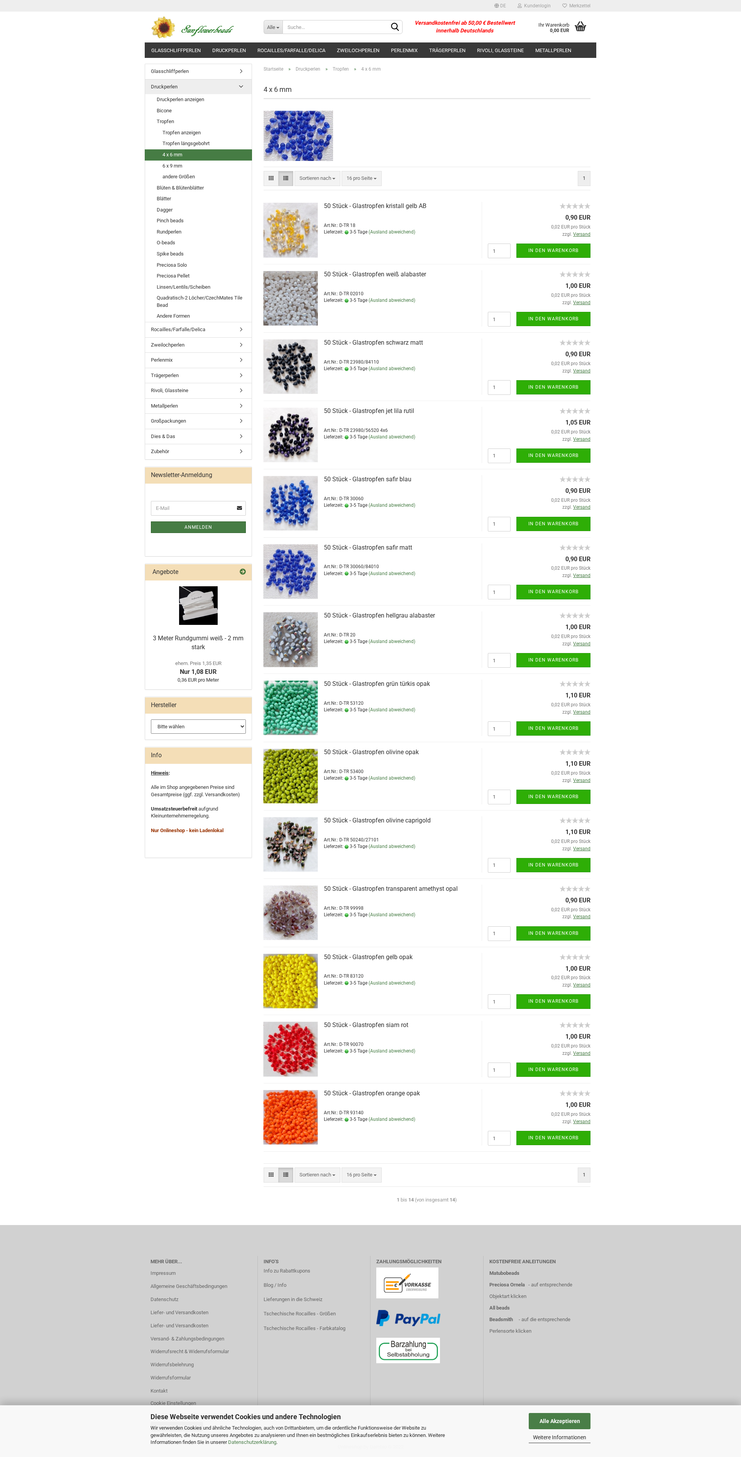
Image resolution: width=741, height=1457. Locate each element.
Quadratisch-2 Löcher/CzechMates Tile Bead (199, 301)
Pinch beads (170, 220)
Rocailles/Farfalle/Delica (291, 50)
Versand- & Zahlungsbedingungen (187, 1339)
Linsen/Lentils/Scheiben (183, 287)
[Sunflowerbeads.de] (201, 27)
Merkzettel (578, 5)
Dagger (165, 210)
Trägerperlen (447, 50)
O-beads (166, 242)
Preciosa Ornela (507, 1285)
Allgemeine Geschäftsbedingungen (189, 1286)
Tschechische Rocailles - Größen (300, 1314)
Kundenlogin (536, 5)
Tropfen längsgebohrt (186, 143)
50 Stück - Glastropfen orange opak (372, 1093)
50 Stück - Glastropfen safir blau (367, 479)
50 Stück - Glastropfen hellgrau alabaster (379, 615)
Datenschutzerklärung (252, 1442)
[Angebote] (243, 572)
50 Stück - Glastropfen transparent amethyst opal (391, 888)
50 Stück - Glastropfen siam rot (366, 1025)
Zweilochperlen (358, 50)
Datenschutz (164, 1299)
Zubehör (160, 451)
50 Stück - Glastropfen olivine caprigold (377, 820)
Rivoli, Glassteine (500, 50)
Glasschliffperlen (176, 50)
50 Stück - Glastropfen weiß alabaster (375, 274)
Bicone (164, 110)
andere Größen (178, 176)
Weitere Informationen (559, 1437)
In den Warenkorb (553, 250)
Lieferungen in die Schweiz (293, 1299)
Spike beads (170, 254)
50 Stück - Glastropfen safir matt (368, 547)
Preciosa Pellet (173, 276)
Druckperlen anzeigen (180, 99)
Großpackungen (168, 421)
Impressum (163, 1273)
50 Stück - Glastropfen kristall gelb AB (375, 206)
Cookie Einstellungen (173, 1403)
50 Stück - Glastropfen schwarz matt (373, 342)
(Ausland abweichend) (392, 232)
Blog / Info (275, 1285)
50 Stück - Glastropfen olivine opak (371, 752)
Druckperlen (229, 50)
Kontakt (159, 1391)
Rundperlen (169, 232)
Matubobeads (504, 1273)
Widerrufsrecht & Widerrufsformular (190, 1351)
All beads (499, 1308)
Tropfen (165, 121)
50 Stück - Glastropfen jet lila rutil (369, 411)
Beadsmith (501, 1319)
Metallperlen (553, 50)
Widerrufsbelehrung (172, 1364)
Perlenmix (404, 50)
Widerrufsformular (171, 1378)
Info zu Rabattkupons (287, 1271)
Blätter (164, 198)
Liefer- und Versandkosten (179, 1312)
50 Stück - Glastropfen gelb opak (368, 957)
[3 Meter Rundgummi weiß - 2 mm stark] (198, 605)
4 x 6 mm (172, 154)
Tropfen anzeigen (181, 132)
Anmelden (198, 527)
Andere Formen (173, 316)
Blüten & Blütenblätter (180, 188)
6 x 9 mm (172, 166)
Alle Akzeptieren (560, 1421)
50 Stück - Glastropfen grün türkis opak (377, 683)
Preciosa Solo (172, 265)
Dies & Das (163, 436)
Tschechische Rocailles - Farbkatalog (304, 1328)
